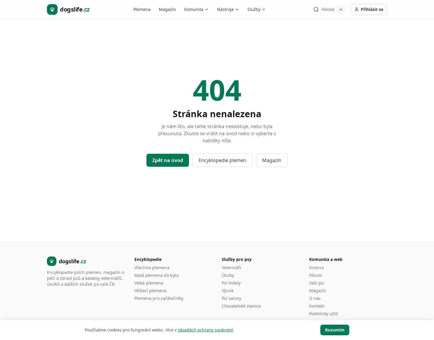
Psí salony (231, 298)
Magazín (167, 9)
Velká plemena (148, 283)
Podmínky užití (323, 313)
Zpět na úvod (167, 160)
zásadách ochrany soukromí (205, 330)
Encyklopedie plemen (222, 160)
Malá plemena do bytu (156, 275)
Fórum (315, 275)
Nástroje (225, 9)
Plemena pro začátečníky (158, 298)
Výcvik (228, 290)
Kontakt (316, 306)
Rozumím (335, 330)
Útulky (228, 275)
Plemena (142, 9)
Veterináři (231, 267)
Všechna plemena (151, 267)
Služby (253, 9)
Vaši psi (316, 283)
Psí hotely (231, 283)
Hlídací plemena (150, 290)
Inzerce (316, 267)
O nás (315, 298)
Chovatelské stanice (241, 306)
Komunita (193, 9)
